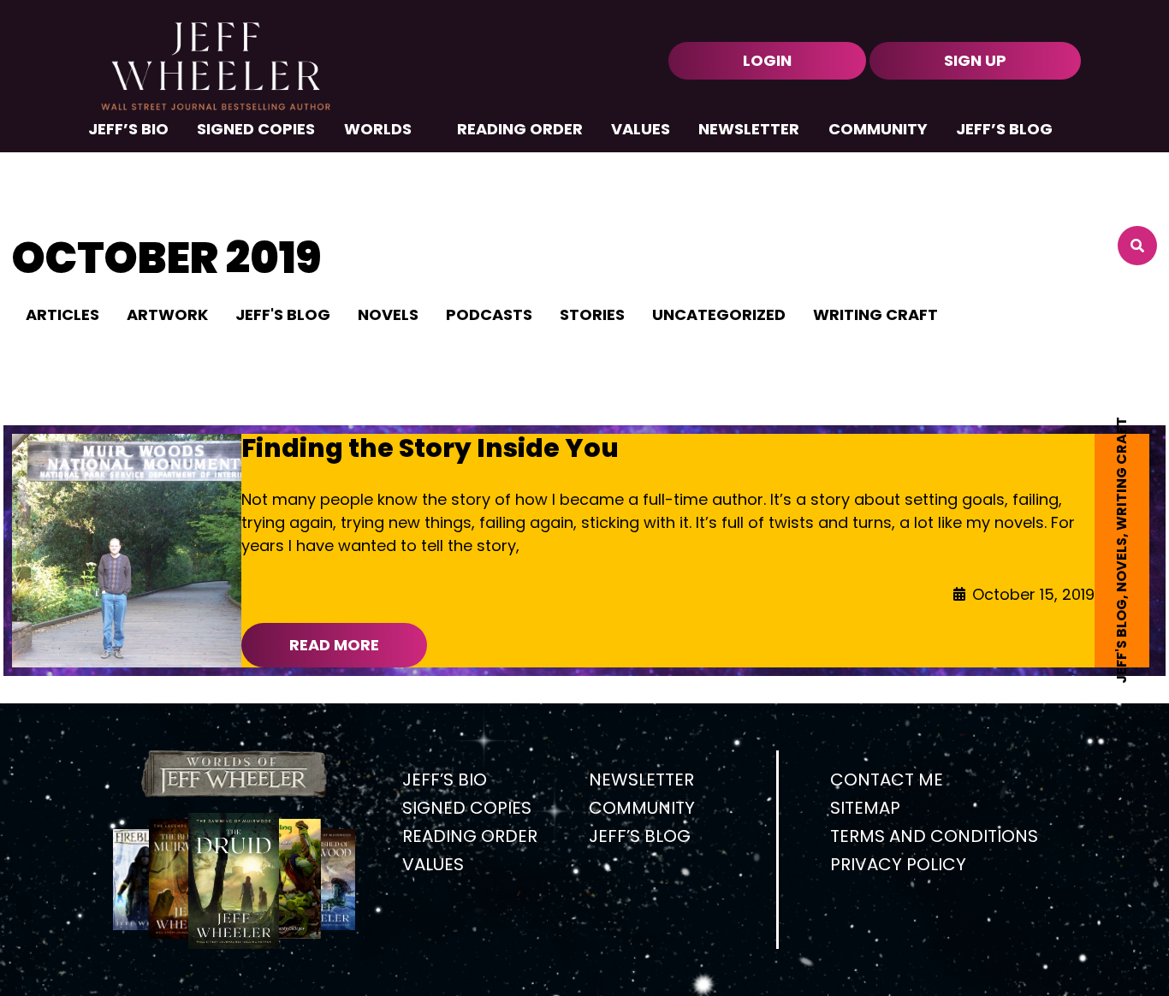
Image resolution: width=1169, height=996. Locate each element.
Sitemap (865, 808)
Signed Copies (256, 130)
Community (878, 130)
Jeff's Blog (1121, 641)
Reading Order (520, 130)
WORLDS (378, 130)
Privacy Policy (898, 864)
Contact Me (886, 779)
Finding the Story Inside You (430, 448)
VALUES (640, 130)
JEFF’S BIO (128, 130)
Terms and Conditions (934, 836)
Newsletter (748, 130)
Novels (1121, 564)
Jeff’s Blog (1004, 130)
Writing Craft (1121, 474)
